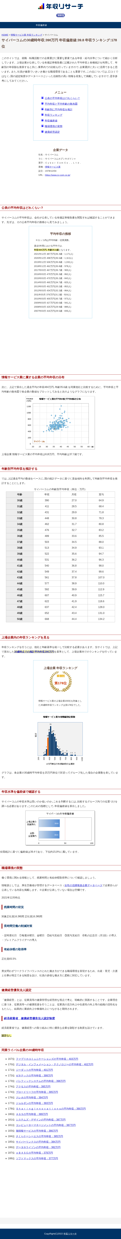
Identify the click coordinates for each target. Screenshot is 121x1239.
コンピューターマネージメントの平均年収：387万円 (46, 1125)
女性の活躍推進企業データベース (83, 885)
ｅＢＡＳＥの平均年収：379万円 (34, 1152)
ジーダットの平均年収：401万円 (34, 1070)
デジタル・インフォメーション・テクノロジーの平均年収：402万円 (54, 1064)
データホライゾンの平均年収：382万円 (38, 1147)
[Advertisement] (60, 345)
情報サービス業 (52, 167)
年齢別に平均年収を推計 (58, 109)
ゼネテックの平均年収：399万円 (34, 1075)
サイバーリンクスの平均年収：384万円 (38, 1141)
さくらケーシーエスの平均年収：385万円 (39, 1136)
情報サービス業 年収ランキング (26, 35)
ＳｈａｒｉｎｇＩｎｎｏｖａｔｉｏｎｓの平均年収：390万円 (51, 1108)
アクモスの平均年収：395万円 (33, 1086)
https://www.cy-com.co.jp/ (57, 175)
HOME (5, 35)
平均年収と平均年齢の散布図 (61, 103)
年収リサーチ (70, 1233)
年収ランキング (53, 115)
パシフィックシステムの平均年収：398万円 (41, 1081)
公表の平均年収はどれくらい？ (62, 98)
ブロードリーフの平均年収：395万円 (37, 1092)
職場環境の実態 (53, 126)
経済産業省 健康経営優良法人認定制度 (29, 1018)
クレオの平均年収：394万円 (32, 1097)
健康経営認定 (52, 132)
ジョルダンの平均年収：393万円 (34, 1103)
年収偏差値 (41, 25)
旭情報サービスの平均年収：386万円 (37, 1130)
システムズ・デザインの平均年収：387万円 (41, 1119)
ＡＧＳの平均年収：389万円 (32, 1114)
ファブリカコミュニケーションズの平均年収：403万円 (47, 1059)
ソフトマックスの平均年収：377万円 (37, 1158)
